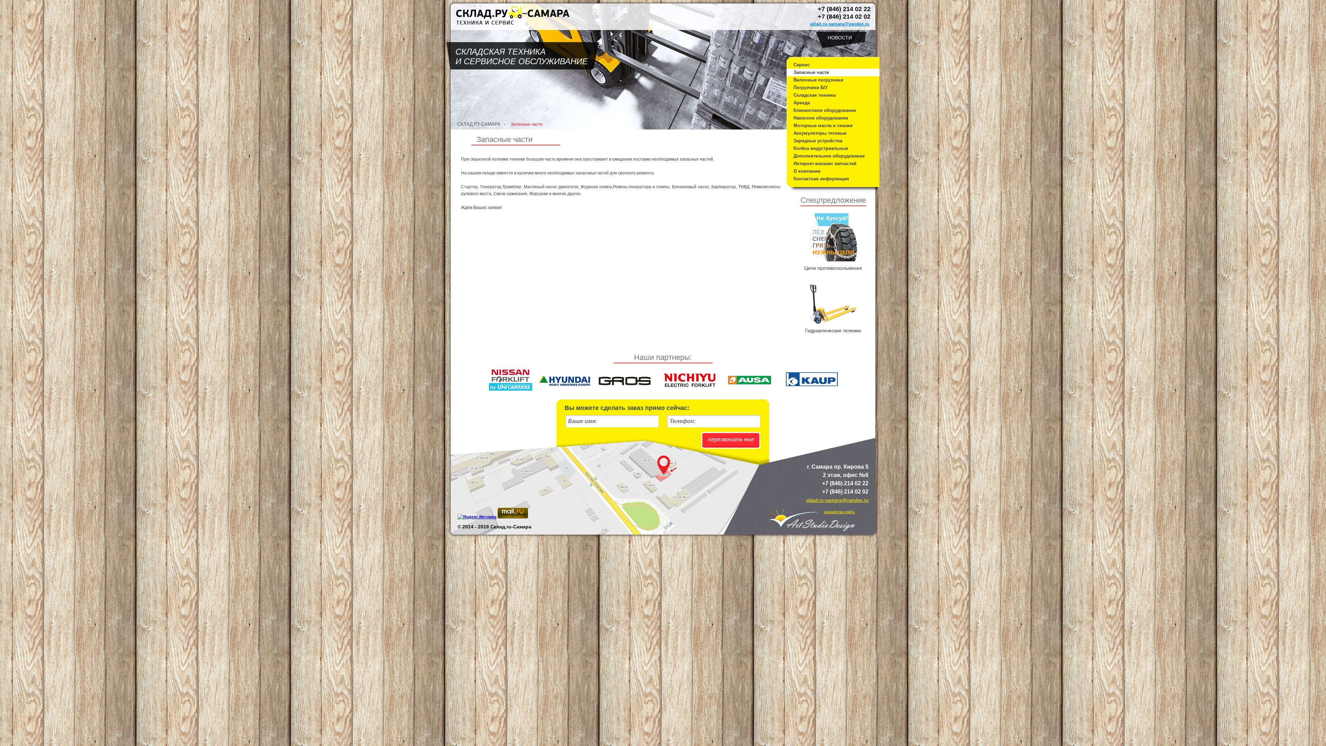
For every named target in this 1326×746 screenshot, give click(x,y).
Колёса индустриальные (821, 148)
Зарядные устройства (818, 140)
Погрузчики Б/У (811, 87)
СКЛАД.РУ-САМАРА (479, 124)
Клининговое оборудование (825, 110)
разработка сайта (839, 512)
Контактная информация (821, 178)
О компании (807, 171)
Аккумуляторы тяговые (820, 133)
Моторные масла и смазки (823, 125)
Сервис (802, 64)
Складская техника (815, 95)
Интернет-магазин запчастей (825, 163)
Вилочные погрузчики (818, 80)
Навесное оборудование (821, 118)
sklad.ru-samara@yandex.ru (839, 24)
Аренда (802, 102)
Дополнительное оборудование (829, 156)
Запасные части (811, 72)
